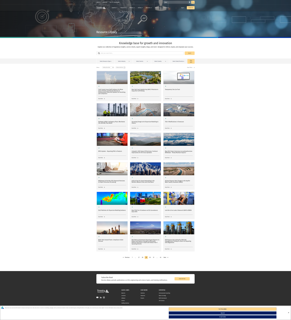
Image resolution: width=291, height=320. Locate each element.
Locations (165, 7)
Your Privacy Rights (223, 309)
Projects (142, 298)
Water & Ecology (162, 295)
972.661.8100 (116, 2)
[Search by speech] (190, 2)
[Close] (288, 312)
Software (131, 7)
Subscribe (105, 2)
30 (150, 257)
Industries (122, 7)
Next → (166, 257)
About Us (157, 7)
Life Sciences (161, 300)
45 (160, 257)
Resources (148, 7)
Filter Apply (191, 61)
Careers (123, 300)
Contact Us (190, 7)
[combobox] (177, 2)
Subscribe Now (182, 278)
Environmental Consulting (164, 293)
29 (146, 257)
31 (153, 257)
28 (142, 257)
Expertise (114, 7)
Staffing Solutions (125, 303)
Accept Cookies (222, 316)
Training (139, 7)
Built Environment (163, 298)
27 (138, 257)
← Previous (126, 257)
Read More (100, 98)
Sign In (182, 7)
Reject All (222, 313)
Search (189, 53)
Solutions (143, 293)
